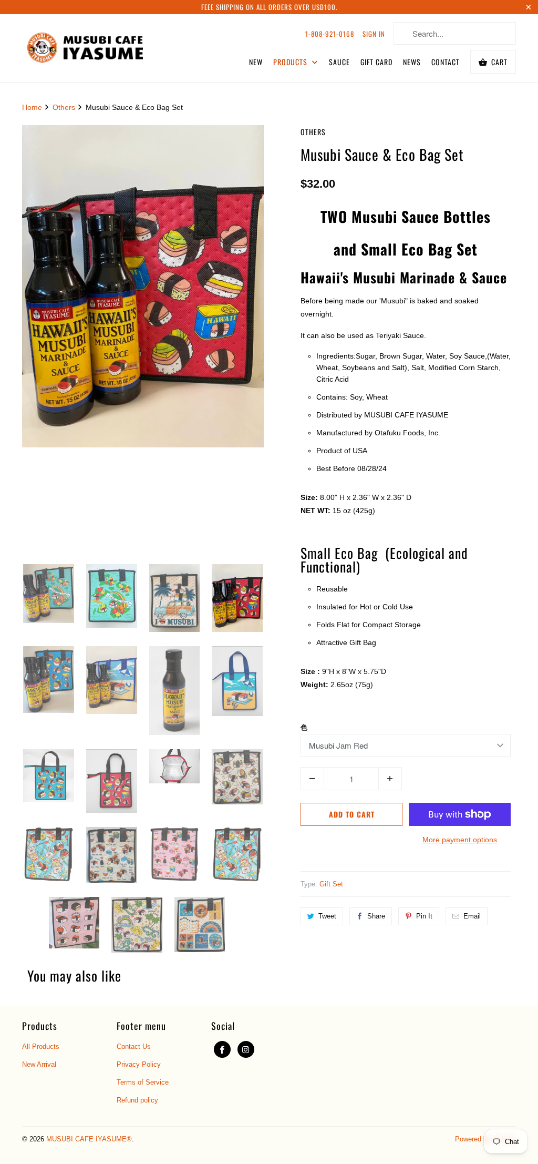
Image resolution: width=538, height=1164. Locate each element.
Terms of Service (143, 1082)
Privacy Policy (139, 1064)
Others (313, 131)
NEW (256, 61)
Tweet (327, 916)
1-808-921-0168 (329, 33)
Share (376, 916)
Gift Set (331, 884)
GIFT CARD (376, 61)
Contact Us (134, 1046)
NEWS (412, 61)
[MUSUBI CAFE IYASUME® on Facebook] (222, 1049)
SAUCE (339, 61)
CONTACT (445, 61)
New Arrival (39, 1064)
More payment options (459, 839)
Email (472, 916)
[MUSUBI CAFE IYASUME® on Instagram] (245, 1049)
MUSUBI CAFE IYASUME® (89, 1139)
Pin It (424, 916)
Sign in (374, 33)
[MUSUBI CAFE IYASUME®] (85, 45)
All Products (40, 1046)
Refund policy (137, 1100)
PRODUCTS (291, 61)
